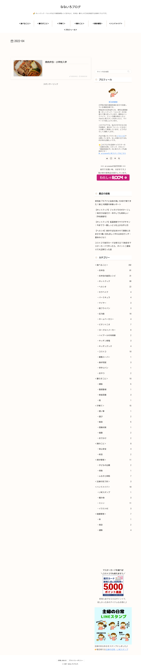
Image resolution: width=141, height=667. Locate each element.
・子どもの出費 (114, 465)
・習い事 (114, 411)
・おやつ (114, 373)
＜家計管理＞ (113, 460)
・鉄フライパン (114, 308)
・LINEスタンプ (114, 492)
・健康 (114, 433)
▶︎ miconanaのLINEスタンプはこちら (112, 153)
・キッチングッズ (114, 346)
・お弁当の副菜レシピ (114, 276)
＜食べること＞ (113, 265)
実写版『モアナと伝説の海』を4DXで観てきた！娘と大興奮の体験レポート (113, 202)
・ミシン (114, 503)
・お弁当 (114, 270)
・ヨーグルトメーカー (114, 330)
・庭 (114, 400)
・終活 (114, 454)
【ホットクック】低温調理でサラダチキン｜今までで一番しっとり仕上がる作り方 (112, 223)
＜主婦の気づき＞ (113, 481)
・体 (114, 519)
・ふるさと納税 (114, 476)
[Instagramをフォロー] (111, 158)
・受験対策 (114, 427)
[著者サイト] (107, 158)
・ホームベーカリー (114, 319)
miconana (113, 102)
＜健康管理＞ (113, 514)
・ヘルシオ (114, 287)
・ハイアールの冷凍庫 (114, 335)
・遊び (114, 416)
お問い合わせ (62, 660)
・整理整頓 (114, 389)
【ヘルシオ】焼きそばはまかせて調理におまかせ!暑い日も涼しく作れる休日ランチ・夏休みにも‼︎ (113, 234)
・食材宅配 (114, 362)
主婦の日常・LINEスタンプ (117, 649)
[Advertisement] (50, 49)
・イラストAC (114, 508)
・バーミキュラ (114, 297)
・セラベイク (114, 292)
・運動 (114, 530)
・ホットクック (114, 281)
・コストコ (114, 351)
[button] (128, 71)
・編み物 (114, 498)
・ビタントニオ (114, 324)
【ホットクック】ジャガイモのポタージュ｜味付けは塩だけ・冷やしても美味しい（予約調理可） (112, 213)
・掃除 (114, 384)
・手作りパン (114, 368)
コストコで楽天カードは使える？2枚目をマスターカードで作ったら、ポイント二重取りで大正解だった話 (113, 246)
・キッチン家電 (114, 341)
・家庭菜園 (114, 395)
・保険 (114, 471)
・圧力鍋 (114, 314)
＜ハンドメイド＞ (113, 487)
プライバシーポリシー (76, 660)
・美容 (114, 525)
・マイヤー (114, 303)
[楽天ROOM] (119, 158)
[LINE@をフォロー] (115, 158)
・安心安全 (114, 449)
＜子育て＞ (113, 406)
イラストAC (121, 136)
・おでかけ (114, 438)
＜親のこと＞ (113, 443)
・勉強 (114, 422)
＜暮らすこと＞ (113, 379)
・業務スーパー (114, 357)
